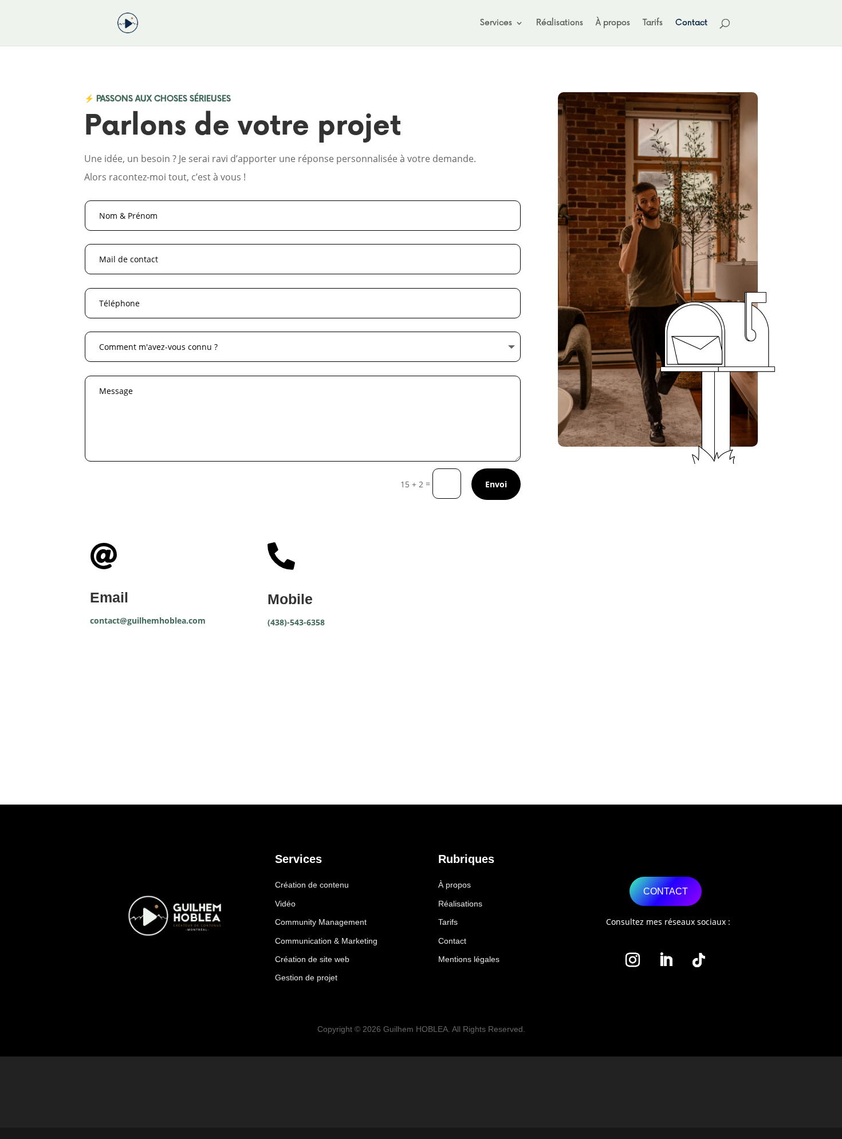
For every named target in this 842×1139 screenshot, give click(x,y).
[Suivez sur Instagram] (632, 960)
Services (496, 23)
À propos (613, 23)
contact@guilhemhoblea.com (148, 620)
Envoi (496, 484)
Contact (691, 23)
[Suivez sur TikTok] (698, 960)
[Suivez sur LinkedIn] (665, 960)
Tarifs (653, 23)
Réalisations (559, 23)
